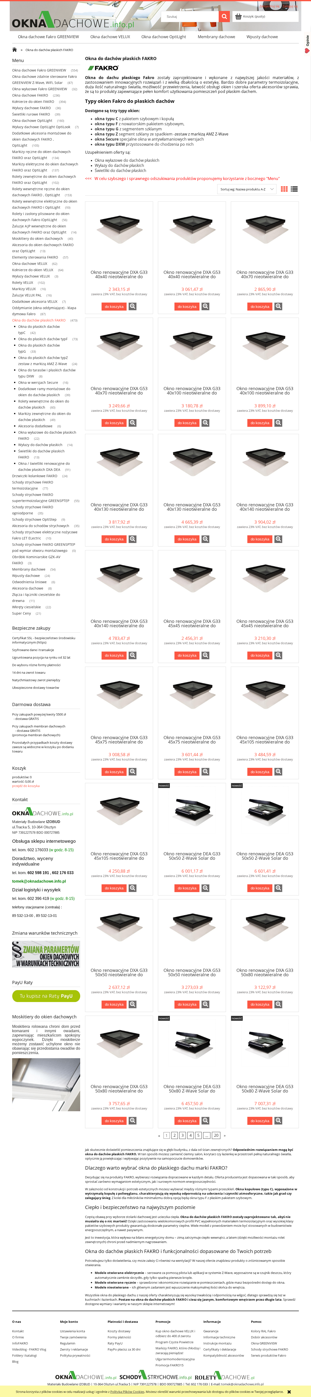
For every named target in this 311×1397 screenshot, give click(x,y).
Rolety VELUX (22, 282)
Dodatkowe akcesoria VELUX (34, 301)
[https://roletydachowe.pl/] (225, 1375)
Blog (15, 1361)
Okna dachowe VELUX (29, 263)
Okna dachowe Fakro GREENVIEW (39, 70)
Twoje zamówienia (73, 1337)
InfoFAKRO (20, 1343)
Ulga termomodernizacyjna (175, 1359)
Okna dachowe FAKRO (30, 95)
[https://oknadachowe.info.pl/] (85, 1375)
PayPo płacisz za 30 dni (124, 1349)
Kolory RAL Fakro (263, 1331)
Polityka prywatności (75, 1355)
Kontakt (18, 1331)
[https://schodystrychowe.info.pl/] (155, 1375)
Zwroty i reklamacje (74, 1349)
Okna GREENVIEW (264, 1343)
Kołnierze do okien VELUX (32, 270)
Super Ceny (21, 613)
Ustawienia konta (72, 1331)
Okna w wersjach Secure (38, 382)
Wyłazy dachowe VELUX (31, 276)
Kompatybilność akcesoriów (223, 1355)
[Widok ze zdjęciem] (284, 189)
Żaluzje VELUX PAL (27, 295)
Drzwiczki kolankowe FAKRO (34, 476)
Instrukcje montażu (217, 1343)
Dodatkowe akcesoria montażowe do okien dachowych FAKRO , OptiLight (41, 139)
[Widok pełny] (294, 189)
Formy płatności (119, 1337)
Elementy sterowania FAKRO (35, 257)
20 (216, 1135)
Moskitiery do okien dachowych (37, 238)
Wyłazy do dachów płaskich (40, 444)
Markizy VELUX (24, 289)
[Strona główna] (15, 50)
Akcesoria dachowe (27, 588)
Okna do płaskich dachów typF (43, 339)
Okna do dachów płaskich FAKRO (39, 320)
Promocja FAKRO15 (169, 1365)
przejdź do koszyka (26, 786)
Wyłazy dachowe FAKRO (31, 108)
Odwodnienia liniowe (29, 582)
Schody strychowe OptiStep (34, 519)
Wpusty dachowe (26, 575)
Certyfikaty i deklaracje (219, 1349)
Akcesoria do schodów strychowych (40, 525)
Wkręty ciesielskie (26, 607)
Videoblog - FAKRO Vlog (29, 1349)
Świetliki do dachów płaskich (120, 170)
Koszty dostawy (119, 1331)
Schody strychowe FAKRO (269, 1349)
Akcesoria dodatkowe (35, 426)
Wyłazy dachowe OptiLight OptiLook (41, 127)
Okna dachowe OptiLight (32, 120)
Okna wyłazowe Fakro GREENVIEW (39, 89)
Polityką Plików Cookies (127, 1391)
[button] (133, 306)
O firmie (18, 1337)
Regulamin (67, 1343)
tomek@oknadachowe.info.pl (39, 881)
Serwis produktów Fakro (268, 1355)
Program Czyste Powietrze (174, 1342)
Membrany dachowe (28, 569)
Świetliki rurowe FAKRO (31, 114)
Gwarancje (210, 1331)
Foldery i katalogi (24, 1355)
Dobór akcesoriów (264, 1337)
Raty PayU (115, 1343)
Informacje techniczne (219, 1337)
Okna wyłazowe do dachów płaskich (127, 160)
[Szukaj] (224, 16)
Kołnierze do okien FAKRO (33, 101)
